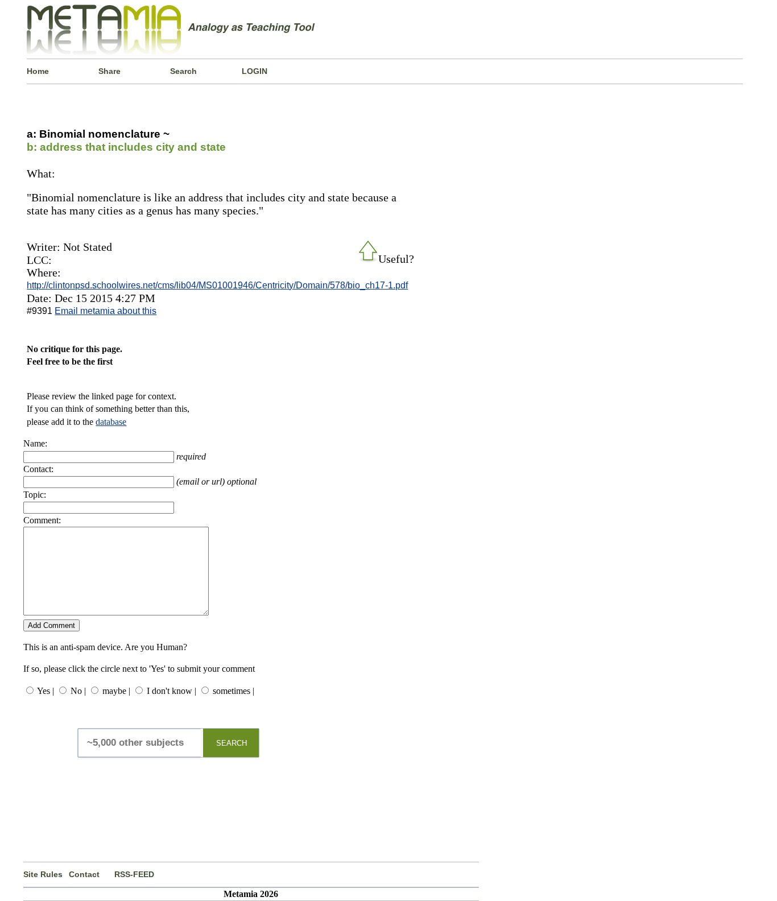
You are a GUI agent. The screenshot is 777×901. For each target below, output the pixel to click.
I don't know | (171, 691)
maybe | (116, 691)
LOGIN (254, 71)
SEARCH (231, 743)
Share (109, 71)
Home (38, 71)
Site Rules (43, 874)
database (111, 422)
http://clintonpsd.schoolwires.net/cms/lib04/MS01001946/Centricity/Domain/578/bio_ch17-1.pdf (217, 285)
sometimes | (233, 691)
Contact (84, 874)
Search (183, 71)
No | (78, 691)
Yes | (45, 691)
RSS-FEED (134, 874)
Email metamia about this (105, 311)
